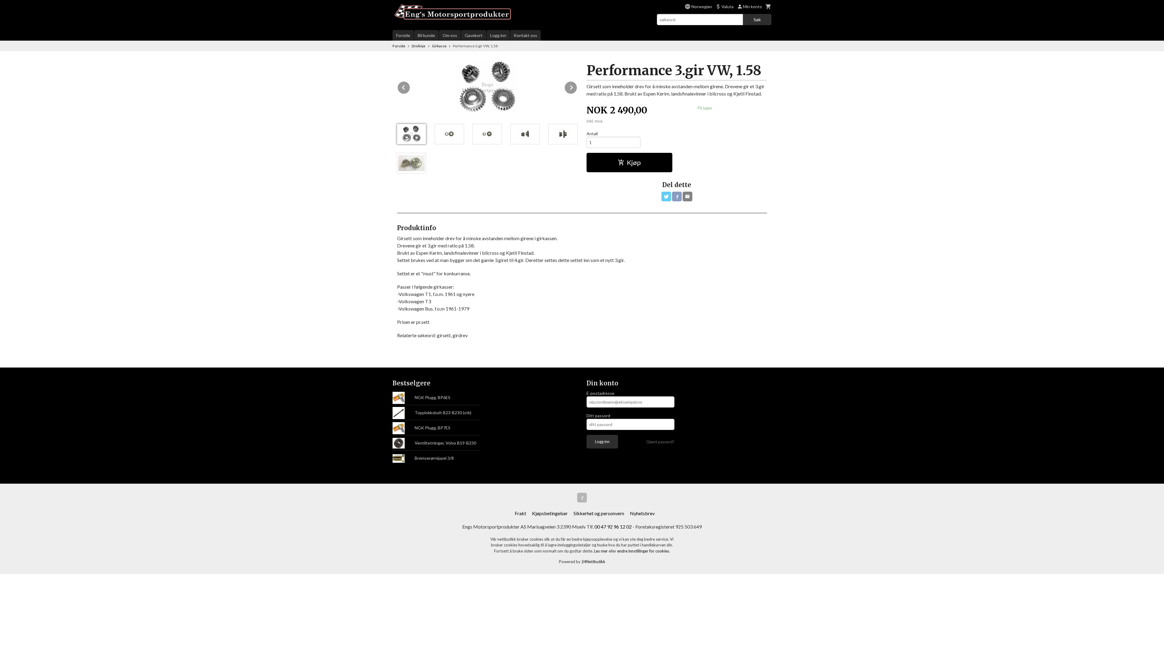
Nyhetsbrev (642, 513)
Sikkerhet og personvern (599, 513)
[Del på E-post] (687, 196)
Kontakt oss (525, 35)
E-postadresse (600, 393)
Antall (592, 133)
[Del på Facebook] (677, 196)
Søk (757, 19)
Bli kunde (426, 35)
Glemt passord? (660, 441)
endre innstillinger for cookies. (643, 551)
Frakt (520, 513)
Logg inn (498, 35)
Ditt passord (598, 415)
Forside (403, 35)
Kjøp (634, 162)
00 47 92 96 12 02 (613, 526)
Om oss (450, 35)
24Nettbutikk (593, 561)
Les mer (601, 551)
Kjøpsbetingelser (550, 513)
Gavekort (474, 35)
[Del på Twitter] (666, 196)
